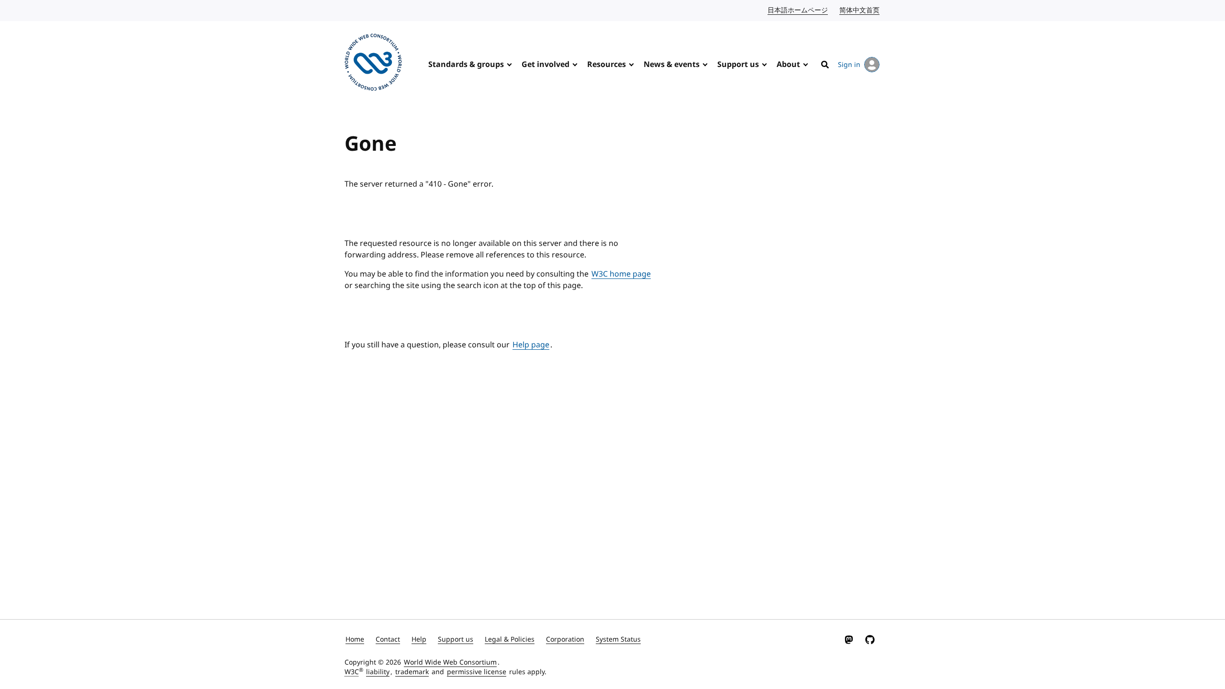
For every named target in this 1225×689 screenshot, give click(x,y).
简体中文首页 (859, 10)
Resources (606, 64)
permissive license (476, 672)
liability (378, 672)
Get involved (545, 64)
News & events (672, 64)
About (788, 64)
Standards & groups (466, 64)
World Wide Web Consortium (450, 662)
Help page (530, 345)
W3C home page (621, 274)
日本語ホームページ (798, 10)
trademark (412, 672)
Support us (738, 64)
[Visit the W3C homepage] (373, 63)
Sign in (849, 65)
